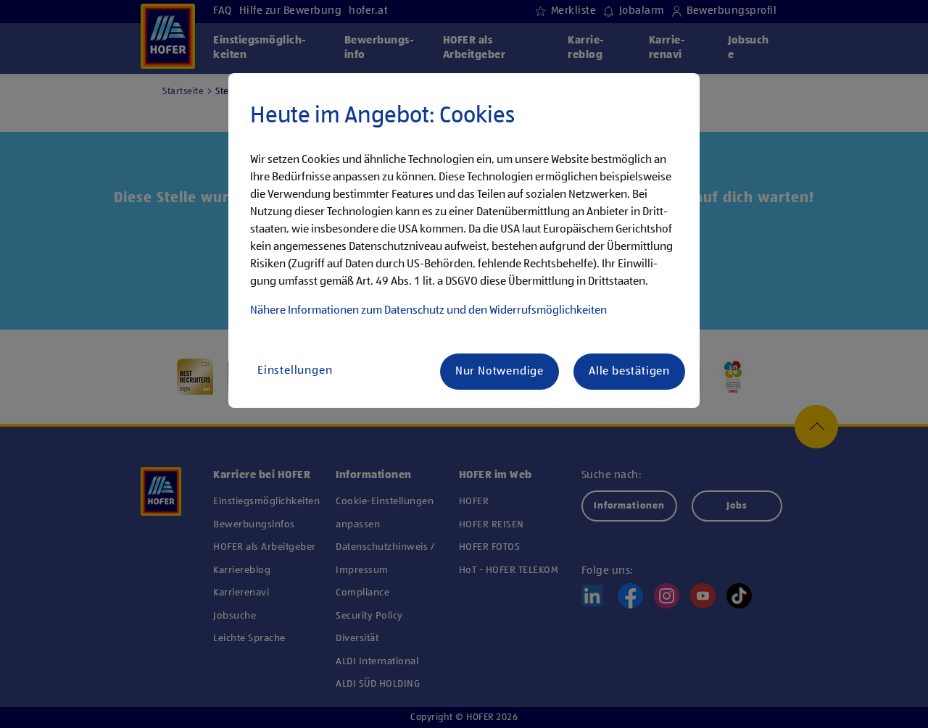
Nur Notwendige (499, 371)
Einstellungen (294, 371)
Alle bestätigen (629, 371)
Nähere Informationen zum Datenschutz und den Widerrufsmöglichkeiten (428, 311)
